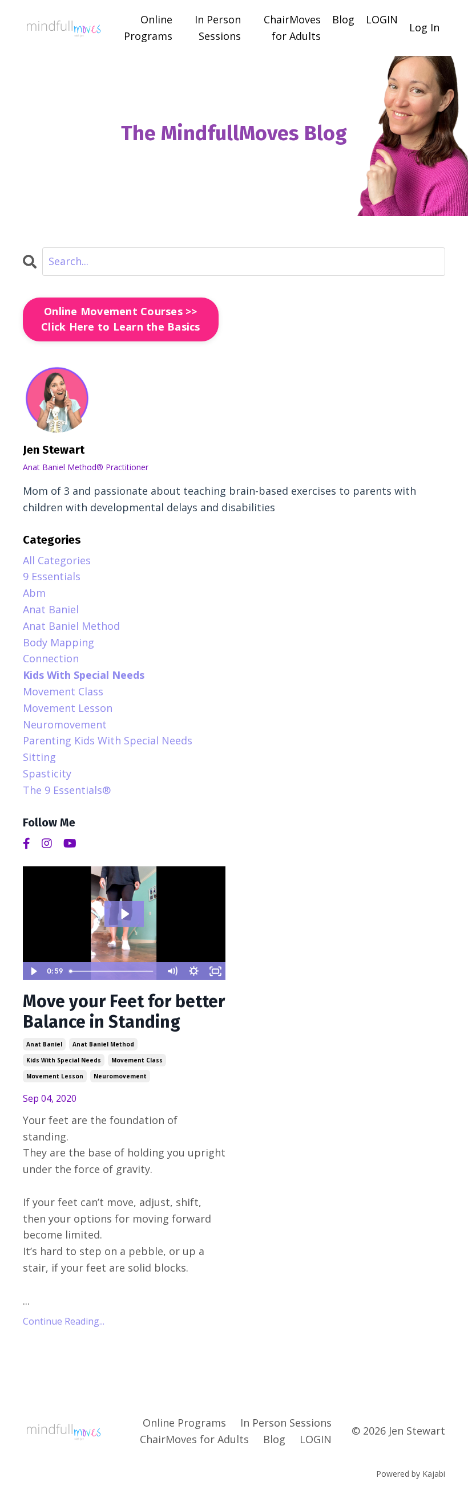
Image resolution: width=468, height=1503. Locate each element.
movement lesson (54, 1076)
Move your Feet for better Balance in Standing (124, 1011)
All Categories (57, 560)
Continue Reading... (63, 1321)
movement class (137, 1060)
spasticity (47, 773)
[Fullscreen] (215, 971)
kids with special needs (63, 1060)
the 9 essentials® (67, 790)
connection (51, 658)
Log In (424, 27)
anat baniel (44, 1044)
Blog (343, 19)
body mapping (58, 642)
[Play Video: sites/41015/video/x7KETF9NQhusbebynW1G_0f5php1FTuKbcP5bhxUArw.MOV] (124, 914)
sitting (39, 757)
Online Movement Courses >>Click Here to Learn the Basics (120, 318)
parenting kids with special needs (107, 740)
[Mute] (172, 971)
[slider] (112, 971)
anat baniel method (103, 1044)
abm (34, 593)
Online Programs (148, 28)
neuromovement (120, 1076)
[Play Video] (33, 971)
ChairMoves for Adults (292, 28)
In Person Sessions (218, 28)
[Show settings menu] (193, 971)
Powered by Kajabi (410, 1473)
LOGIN (382, 19)
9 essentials (51, 576)
